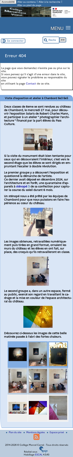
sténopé (21, 186)
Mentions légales (35, 432)
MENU (57, 28)
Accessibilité (8, 2)
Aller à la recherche (49, 1)
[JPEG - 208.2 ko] (38, 327)
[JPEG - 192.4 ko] (38, 365)
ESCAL (38, 454)
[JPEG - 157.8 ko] (58, 365)
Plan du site (15, 432)
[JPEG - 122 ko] (38, 284)
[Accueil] (36, 16)
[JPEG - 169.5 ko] (18, 412)
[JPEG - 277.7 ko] (38, 235)
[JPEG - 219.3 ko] (38, 149)
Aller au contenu (26, 1)
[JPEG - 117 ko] (18, 360)
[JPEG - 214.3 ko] (18, 392)
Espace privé (57, 432)
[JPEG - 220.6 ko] (38, 392)
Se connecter (15, 40)
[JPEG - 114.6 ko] (58, 419)
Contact (31, 83)
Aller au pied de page (29, 5)
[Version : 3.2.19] (43, 451)
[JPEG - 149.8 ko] (38, 413)
